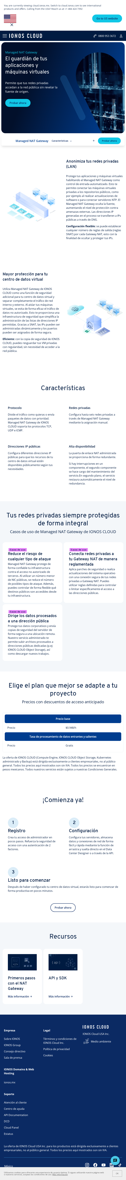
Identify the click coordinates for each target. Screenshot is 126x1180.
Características (60, 140)
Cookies (48, 1055)
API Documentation (16, 1115)
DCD (7, 1121)
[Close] (12, 25)
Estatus (8, 1134)
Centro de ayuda (14, 1109)
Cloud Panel (11, 1127)
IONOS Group (12, 1045)
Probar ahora (18, 103)
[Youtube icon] (103, 1166)
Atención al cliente (15, 1102)
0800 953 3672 (107, 36)
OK (117, 1173)
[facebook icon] (95, 1166)
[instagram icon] (87, 1166)
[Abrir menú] (5, 35)
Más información (18, 996)
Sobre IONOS (12, 1039)
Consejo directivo (14, 1051)
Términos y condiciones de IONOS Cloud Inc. (59, 1041)
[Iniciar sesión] (121, 36)
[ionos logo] (25, 36)
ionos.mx (9, 1082)
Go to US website (107, 18)
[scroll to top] (93, 140)
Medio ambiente (101, 1041)
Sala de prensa (13, 1057)
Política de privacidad (56, 1049)
